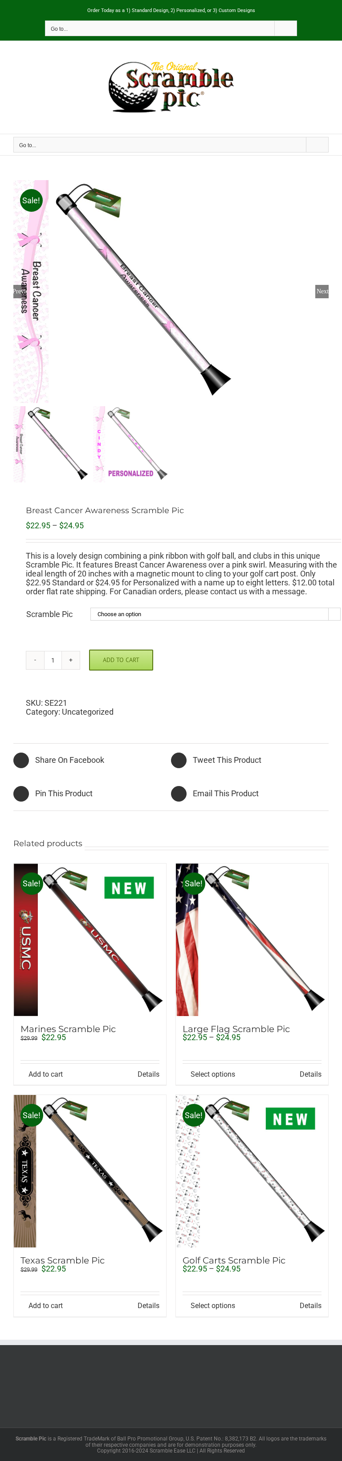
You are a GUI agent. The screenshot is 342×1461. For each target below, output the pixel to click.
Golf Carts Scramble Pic (234, 1260)
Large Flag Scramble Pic (236, 1029)
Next (323, 291)
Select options (213, 1074)
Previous (20, 291)
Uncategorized (88, 711)
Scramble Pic (49, 614)
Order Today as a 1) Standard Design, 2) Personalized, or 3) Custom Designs (171, 10)
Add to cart (121, 660)
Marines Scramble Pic (68, 1029)
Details (148, 1074)
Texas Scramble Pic (62, 1260)
